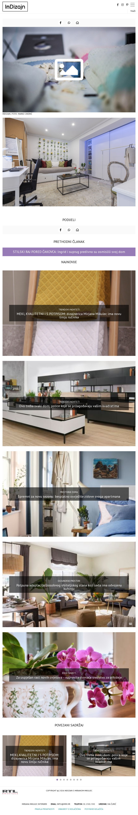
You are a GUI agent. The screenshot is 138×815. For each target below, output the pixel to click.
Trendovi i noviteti (69, 309)
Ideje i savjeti (69, 673)
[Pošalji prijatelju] (77, 22)
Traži (132, 11)
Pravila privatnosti (44, 809)
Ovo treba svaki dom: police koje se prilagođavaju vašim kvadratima (69, 406)
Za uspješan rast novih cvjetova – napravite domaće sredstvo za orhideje (69, 677)
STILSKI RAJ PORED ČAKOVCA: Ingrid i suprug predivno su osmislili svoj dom (69, 252)
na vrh (132, 791)
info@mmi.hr (63, 804)
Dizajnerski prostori (69, 581)
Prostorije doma (69, 492)
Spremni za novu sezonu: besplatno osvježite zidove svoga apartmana (69, 496)
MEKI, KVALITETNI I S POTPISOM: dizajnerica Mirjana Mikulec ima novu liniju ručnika (69, 315)
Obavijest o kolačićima (69, 809)
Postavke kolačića (94, 809)
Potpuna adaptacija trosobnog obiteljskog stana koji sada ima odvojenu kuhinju (69, 587)
